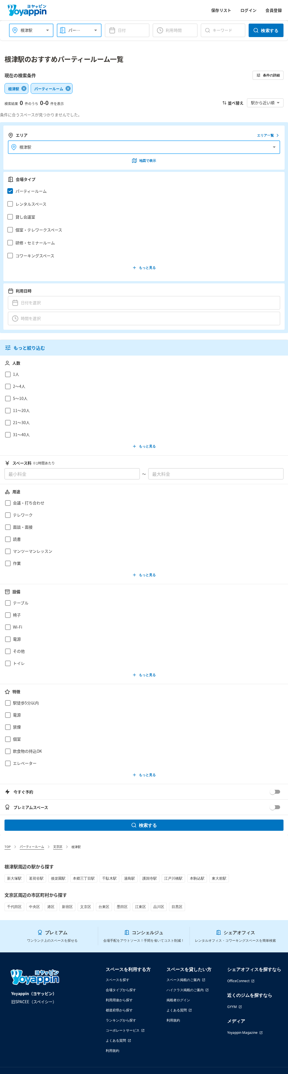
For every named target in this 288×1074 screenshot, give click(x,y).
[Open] (47, 30)
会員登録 (274, 10)
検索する (269, 30)
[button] (142, 191)
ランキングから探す (121, 1020)
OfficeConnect (238, 981)
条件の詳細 (271, 75)
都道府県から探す (119, 1010)
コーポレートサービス (123, 1030)
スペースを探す (117, 979)
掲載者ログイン (178, 1000)
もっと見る (147, 267)
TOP (7, 846)
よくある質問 (116, 1040)
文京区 (57, 846)
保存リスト (221, 10)
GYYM (232, 1006)
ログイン (248, 10)
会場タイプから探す (121, 989)
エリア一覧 (265, 135)
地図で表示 (147, 160)
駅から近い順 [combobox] (262, 102)
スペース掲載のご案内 (183, 979)
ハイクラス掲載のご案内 (185, 989)
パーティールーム (32, 846)
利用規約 (112, 1050)
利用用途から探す (119, 1000)
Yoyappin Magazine (242, 1032)
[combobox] (28, 30)
